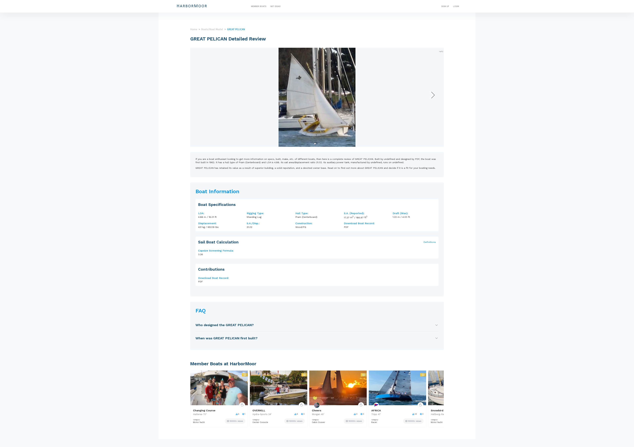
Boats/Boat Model (212, 29)
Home (193, 29)
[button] (315, 143)
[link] (235, 421)
